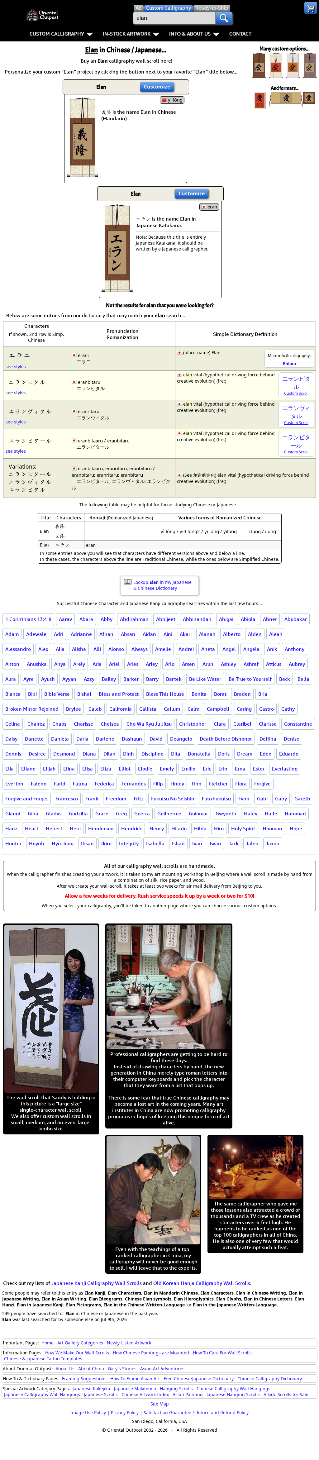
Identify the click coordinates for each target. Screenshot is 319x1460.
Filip (158, 783)
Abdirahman (134, 619)
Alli (97, 649)
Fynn (244, 798)
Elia (9, 769)
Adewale (36, 634)
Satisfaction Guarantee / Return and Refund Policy (196, 1412)
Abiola (248, 619)
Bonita (199, 694)
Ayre (28, 679)
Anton (12, 664)
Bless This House (165, 694)
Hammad (295, 813)
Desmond (64, 754)
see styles (16, 367)
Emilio (188, 769)
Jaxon (272, 843)
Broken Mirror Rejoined (32, 709)
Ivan (197, 843)
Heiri (75, 828)
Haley (250, 813)
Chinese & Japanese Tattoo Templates (43, 1359)
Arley (152, 664)
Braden (242, 694)
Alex (43, 649)
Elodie (145, 769)
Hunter (13, 843)
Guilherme (169, 813)
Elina (69, 769)
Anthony (294, 649)
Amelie (163, 649)
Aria (97, 664)
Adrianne (81, 634)
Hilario (179, 828)
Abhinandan (197, 619)
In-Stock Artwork (126, 34)
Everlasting (285, 769)
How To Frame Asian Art (135, 1378)
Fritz (139, 798)
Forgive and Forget (26, 798)
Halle (271, 813)
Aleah (276, 634)
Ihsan (87, 843)
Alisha (79, 649)
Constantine (298, 724)
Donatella (199, 754)
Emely (167, 769)
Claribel (242, 724)
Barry (152, 679)
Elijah (49, 769)
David (156, 739)
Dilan (109, 754)
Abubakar (295, 619)
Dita (175, 754)
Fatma (80, 783)
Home (47, 1343)
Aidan (149, 634)
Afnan (106, 634)
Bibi (32, 694)
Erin (222, 769)
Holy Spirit (243, 828)
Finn (197, 783)
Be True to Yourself (250, 679)
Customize (157, 86)
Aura (10, 679)
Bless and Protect (119, 694)
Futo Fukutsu (216, 798)
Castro (266, 709)
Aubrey (297, 664)
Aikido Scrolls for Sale (286, 1394)
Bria (262, 694)
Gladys (53, 813)
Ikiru (106, 843)
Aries (132, 664)
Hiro (219, 828)
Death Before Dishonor (226, 739)
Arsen (188, 664)
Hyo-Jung (63, 843)
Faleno (38, 783)
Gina (33, 813)
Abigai (226, 619)
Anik (272, 649)
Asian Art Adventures (162, 1369)
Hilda (200, 828)
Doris (224, 754)
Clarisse (268, 724)
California (120, 709)
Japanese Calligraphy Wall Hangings (42, 1394)
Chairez (36, 724)
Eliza (105, 769)
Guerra (142, 813)
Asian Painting (188, 1394)
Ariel (114, 664)
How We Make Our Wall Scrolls (77, 1353)
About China (91, 1369)
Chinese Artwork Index (145, 1394)
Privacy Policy (125, 1412)
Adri (58, 634)
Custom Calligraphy (57, 34)
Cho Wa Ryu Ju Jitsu (149, 724)
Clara (220, 724)
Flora (241, 783)
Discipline (152, 754)
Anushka (37, 664)
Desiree (37, 754)
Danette (34, 739)
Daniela (60, 739)
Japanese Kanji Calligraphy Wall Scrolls (96, 1283)
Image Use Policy (88, 1412)
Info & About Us (190, 34)
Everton (14, 783)
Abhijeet (165, 619)
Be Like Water (205, 679)
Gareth (302, 798)
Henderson (101, 828)
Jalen (252, 843)
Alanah (207, 634)
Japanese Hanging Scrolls (233, 1394)
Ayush (48, 679)
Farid (59, 783)
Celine (12, 724)
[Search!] (224, 18)
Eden (266, 754)
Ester (258, 769)
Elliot (125, 769)
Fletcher (218, 783)
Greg (121, 813)
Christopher (192, 724)
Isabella (155, 843)
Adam (12, 634)
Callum (172, 709)
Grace (101, 813)
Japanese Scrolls (101, 1394)
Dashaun (132, 739)
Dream (244, 754)
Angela (251, 649)
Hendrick (131, 828)
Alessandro (18, 649)
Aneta (208, 649)
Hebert (54, 828)
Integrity (129, 843)
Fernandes (133, 783)
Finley (177, 783)
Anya (60, 664)
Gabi (262, 798)
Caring (244, 709)
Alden (255, 634)
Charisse (83, 724)
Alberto (231, 634)
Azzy (89, 679)
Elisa (87, 769)
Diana (89, 754)
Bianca (13, 694)
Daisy (11, 739)
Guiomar (198, 813)
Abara (86, 619)
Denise (291, 739)
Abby (106, 619)
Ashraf (251, 664)
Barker (131, 679)
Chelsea (110, 724)
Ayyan (69, 679)
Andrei (186, 649)
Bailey (109, 679)
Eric (207, 769)
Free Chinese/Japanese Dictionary (199, 1378)
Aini (168, 634)
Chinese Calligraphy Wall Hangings (233, 1388)
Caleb (95, 709)
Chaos (59, 724)
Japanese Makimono (135, 1388)
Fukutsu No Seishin (172, 798)
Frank (91, 798)
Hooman (272, 828)
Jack (234, 843)
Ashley (228, 664)
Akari (186, 634)
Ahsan (128, 634)
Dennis (13, 754)
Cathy (288, 709)
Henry (157, 828)
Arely (79, 664)
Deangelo (181, 739)
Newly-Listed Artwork (129, 1343)
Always (139, 649)
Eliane (28, 769)
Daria (82, 739)
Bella (303, 679)
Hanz (11, 828)
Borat (220, 694)
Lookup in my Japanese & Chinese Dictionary (162, 585)
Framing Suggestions (84, 1378)
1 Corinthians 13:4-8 (28, 619)
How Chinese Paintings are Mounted (151, 1353)
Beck (284, 679)
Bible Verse (57, 694)
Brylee (73, 709)
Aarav (65, 619)
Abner (270, 619)
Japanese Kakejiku (91, 1388)
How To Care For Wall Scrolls (222, 1353)
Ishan (178, 843)
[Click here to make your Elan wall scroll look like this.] (82, 174)
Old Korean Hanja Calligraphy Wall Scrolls (201, 1283)
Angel (229, 649)
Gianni (12, 813)
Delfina (267, 739)
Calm (193, 709)
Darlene (105, 739)
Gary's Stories (122, 1369)
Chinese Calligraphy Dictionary (269, 1378)
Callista (147, 709)
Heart (31, 828)
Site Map (159, 1404)
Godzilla (78, 813)
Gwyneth (226, 813)
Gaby (281, 798)
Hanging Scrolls (176, 1388)
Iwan (215, 843)
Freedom (116, 798)
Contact (240, 34)
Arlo (169, 664)
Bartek (174, 679)
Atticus (273, 664)
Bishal (84, 694)
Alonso (116, 649)
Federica (104, 783)
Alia (60, 649)
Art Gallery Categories (80, 1343)
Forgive (262, 783)
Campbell (218, 709)
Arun (207, 664)
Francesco (66, 798)
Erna (240, 769)
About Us (64, 1369)
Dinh (128, 754)
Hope (296, 828)
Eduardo (288, 754)
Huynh (36, 843)
